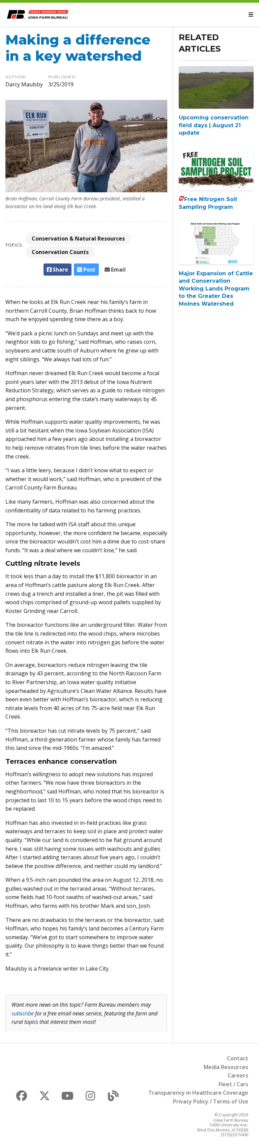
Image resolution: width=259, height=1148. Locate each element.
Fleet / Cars (233, 1084)
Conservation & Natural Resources (78, 238)
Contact (237, 1058)
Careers (238, 1075)
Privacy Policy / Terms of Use (210, 1101)
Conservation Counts (60, 252)
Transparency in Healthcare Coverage (198, 1092)
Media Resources (226, 1067)
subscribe (22, 1013)
